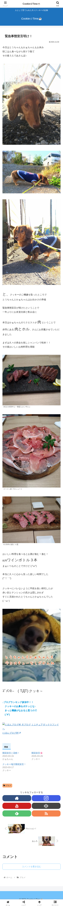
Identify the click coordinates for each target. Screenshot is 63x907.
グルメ (8, 785)
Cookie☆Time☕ (32, 3)
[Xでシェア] (10, 801)
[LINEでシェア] (10, 818)
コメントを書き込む (31, 866)
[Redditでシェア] (38, 809)
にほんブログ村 (10, 733)
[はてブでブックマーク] (52, 809)
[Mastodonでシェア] (24, 801)
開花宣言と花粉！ (11, 753)
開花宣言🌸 (37, 753)
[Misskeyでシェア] (52, 801)
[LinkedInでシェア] (38, 818)
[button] (56, 572)
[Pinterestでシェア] (24, 818)
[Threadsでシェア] (24, 809)
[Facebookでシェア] (10, 809)
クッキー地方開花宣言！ (14, 764)
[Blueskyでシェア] (38, 801)
